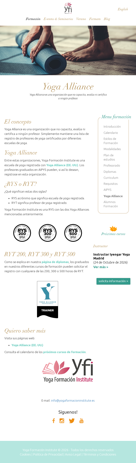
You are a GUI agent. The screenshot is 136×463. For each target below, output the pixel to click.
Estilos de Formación (111, 141)
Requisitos (111, 184)
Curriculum (111, 178)
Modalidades (112, 149)
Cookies (25, 454)
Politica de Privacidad (48, 454)
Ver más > (100, 267)
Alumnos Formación (111, 204)
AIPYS (107, 190)
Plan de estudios (109, 157)
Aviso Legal (73, 454)
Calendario (111, 133)
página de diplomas (55, 262)
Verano (81, 19)
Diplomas (110, 172)
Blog (107, 19)
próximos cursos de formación (64, 352)
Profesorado (112, 165)
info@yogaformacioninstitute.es (73, 400)
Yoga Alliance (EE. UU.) (62, 165)
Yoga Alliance (113, 196)
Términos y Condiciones (99, 454)
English (123, 9)
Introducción (112, 126)
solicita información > (113, 281)
